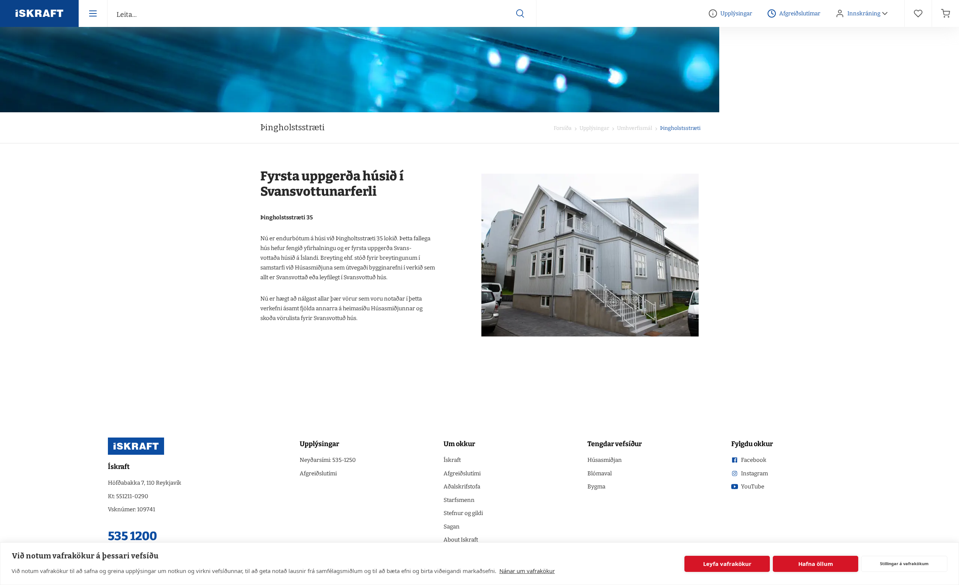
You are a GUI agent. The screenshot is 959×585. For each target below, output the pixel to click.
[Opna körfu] (945, 13)
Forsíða (563, 128)
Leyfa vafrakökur (727, 563)
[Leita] (520, 13)
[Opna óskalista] (918, 13)
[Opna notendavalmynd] (884, 13)
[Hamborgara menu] (93, 13)
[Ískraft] (39, 13)
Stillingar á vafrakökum (904, 563)
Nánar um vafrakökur (527, 571)
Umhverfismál (634, 128)
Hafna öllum (815, 563)
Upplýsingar (593, 128)
